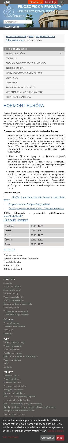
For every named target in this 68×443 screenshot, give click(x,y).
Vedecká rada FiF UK (13, 296)
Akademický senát (12, 289)
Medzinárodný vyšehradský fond (24, 92)
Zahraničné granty (15, 39)
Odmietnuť (47, 437)
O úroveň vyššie (18, 49)
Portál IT (49, 2)
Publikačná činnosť (12, 352)
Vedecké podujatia (12, 359)
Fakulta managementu (14, 414)
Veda (31, 36)
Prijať (60, 437)
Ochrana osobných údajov (16, 314)
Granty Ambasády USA (18, 96)
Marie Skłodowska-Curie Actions (24, 72)
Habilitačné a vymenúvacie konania (20, 356)
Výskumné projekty (12, 345)
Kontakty (7, 333)
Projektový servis (11, 349)
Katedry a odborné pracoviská (17, 303)
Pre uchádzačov (11, 323)
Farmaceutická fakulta (14, 393)
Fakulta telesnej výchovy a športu (19, 396)
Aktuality (7, 282)
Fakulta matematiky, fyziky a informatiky (22, 403)
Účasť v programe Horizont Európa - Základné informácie (36, 208)
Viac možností (10, 437)
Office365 (34, 2)
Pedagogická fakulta (13, 389)
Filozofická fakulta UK (16, 36)
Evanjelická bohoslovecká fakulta (19, 410)
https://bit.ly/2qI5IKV (13, 215)
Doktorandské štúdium (14, 326)
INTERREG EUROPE (15, 67)
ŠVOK (6, 363)
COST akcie (11, 82)
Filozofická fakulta (12, 382)
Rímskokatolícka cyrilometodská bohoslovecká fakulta (29, 407)
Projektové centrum (45, 36)
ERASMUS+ (8, 330)
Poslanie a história (12, 286)
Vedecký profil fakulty (13, 342)
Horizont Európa (15, 53)
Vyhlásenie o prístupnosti (15, 310)
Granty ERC (12, 77)
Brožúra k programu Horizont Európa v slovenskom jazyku (34, 198)
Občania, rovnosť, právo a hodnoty (26, 63)
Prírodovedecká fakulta (14, 386)
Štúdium (8, 319)
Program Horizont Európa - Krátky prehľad (29, 204)
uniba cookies (56, 431)
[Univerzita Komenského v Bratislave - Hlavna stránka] (8, 11)
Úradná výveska (11, 307)
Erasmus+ (11, 58)
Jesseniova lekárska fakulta (16, 400)
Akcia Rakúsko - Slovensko (20, 87)
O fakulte (9, 279)
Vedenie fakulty (10, 293)
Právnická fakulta (11, 379)
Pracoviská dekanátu (13, 300)
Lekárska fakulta (11, 375)
